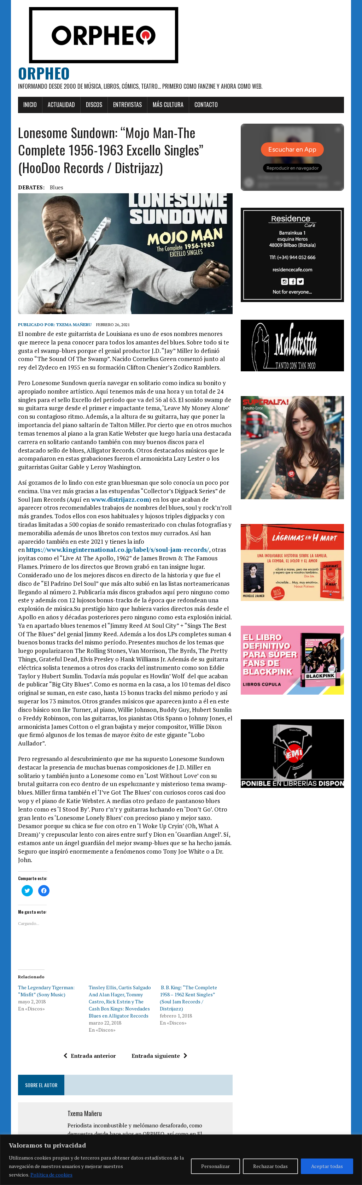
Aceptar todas (327, 1166)
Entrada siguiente (156, 1056)
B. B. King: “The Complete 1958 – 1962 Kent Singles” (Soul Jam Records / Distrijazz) (188, 998)
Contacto (206, 104)
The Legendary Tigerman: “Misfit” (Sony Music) (46, 991)
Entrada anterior (93, 1056)
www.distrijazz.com (120, 499)
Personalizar (215, 1166)
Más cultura (168, 104)
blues (56, 187)
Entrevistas (127, 104)
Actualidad (61, 104)
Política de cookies (51, 1174)
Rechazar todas (270, 1166)
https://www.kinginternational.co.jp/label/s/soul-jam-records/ (117, 550)
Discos (94, 104)
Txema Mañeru (74, 324)
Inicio (30, 104)
